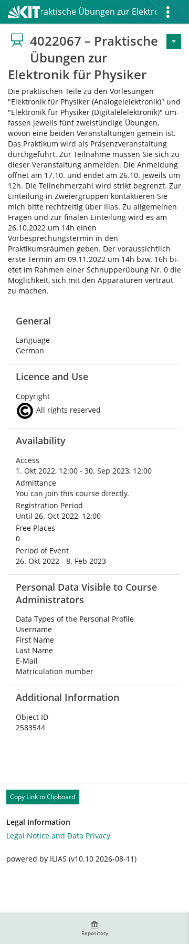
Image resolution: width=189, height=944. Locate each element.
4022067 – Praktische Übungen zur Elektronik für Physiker (98, 11)
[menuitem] (95, 928)
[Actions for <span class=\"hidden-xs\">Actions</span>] (173, 41)
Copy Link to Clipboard (42, 796)
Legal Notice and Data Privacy (58, 836)
